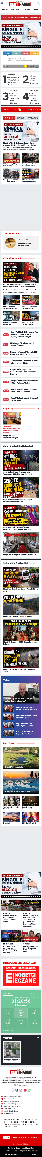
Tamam (33, 1154)
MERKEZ (24, 1122)
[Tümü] (38, 408)
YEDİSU (15, 1127)
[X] (17, 1090)
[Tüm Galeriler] (38, 743)
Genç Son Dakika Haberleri (18, 446)
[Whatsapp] (29, 1090)
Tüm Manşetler (9, 1109)
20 (39, 46)
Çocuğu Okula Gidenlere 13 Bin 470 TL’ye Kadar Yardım (34, 81)
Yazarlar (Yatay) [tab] (13, 233)
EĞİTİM (32, 1122)
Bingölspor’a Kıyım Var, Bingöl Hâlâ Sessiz (27, 244)
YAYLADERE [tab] (33, 118)
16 (31, 46)
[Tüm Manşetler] (38, 258)
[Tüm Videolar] (38, 680)
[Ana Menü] (2, 3)
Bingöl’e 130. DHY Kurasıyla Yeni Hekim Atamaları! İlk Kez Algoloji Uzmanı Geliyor (24, 334)
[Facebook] (13, 1090)
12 (24, 46)
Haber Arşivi (8, 1113)
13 (26, 46)
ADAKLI (6, 1124)
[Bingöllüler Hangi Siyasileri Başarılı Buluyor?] (8, 717)
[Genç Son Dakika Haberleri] (38, 446)
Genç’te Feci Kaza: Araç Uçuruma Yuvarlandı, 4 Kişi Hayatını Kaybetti (13, 82)
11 (22, 46)
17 (33, 46)
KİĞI (37, 1124)
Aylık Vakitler (9, 1030)
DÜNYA (29, 1124)
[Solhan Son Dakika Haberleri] (38, 563)
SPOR (5, 1122)
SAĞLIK (36, 1119)
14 (28, 46)
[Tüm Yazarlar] (38, 233)
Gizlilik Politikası (23, 1154)
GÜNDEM (15, 10)
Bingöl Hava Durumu (11, 1099)
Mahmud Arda (23, 240)
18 (35, 46)
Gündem (33, 76)
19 (37, 46)
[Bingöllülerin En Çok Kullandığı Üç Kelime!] (8, 725)
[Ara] (39, 3)
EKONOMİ (26, 10)
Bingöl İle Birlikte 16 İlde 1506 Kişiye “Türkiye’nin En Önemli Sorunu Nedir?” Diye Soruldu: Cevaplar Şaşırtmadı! (30, 921)
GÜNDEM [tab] (9, 118)
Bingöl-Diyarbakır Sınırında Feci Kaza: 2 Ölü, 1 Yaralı (35, 100)
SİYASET (36, 10)
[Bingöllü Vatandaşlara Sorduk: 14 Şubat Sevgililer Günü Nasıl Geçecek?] (8, 708)
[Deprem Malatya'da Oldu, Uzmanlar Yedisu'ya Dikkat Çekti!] (11, 905)
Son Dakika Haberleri (11, 1111)
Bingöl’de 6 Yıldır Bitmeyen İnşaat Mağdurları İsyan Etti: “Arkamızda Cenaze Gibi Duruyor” (14, 100)
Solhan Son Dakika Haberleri (19, 563)
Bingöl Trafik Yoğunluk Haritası (14, 1104)
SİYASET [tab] (20, 118)
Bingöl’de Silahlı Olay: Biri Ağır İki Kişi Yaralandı (11, 951)
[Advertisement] (21, 207)
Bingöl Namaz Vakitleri (12, 1101)
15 (29, 46)
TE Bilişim (26, 1144)
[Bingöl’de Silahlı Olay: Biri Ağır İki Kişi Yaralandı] (11, 936)
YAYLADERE (26, 1119)
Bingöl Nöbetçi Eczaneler (13, 1096)
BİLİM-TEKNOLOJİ (18, 1124)
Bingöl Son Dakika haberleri (14, 93)
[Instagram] (21, 1090)
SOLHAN (7, 1127)
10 (20, 46)
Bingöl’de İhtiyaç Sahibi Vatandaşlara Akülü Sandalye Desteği (23, 372)
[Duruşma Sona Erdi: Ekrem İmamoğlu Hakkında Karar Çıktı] (31, 936)
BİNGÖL (5, 10)
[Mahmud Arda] (10, 243)
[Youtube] (25, 1090)
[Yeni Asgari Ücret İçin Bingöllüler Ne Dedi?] (8, 733)
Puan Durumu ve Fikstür (12, 1106)
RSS (7, 1137)
